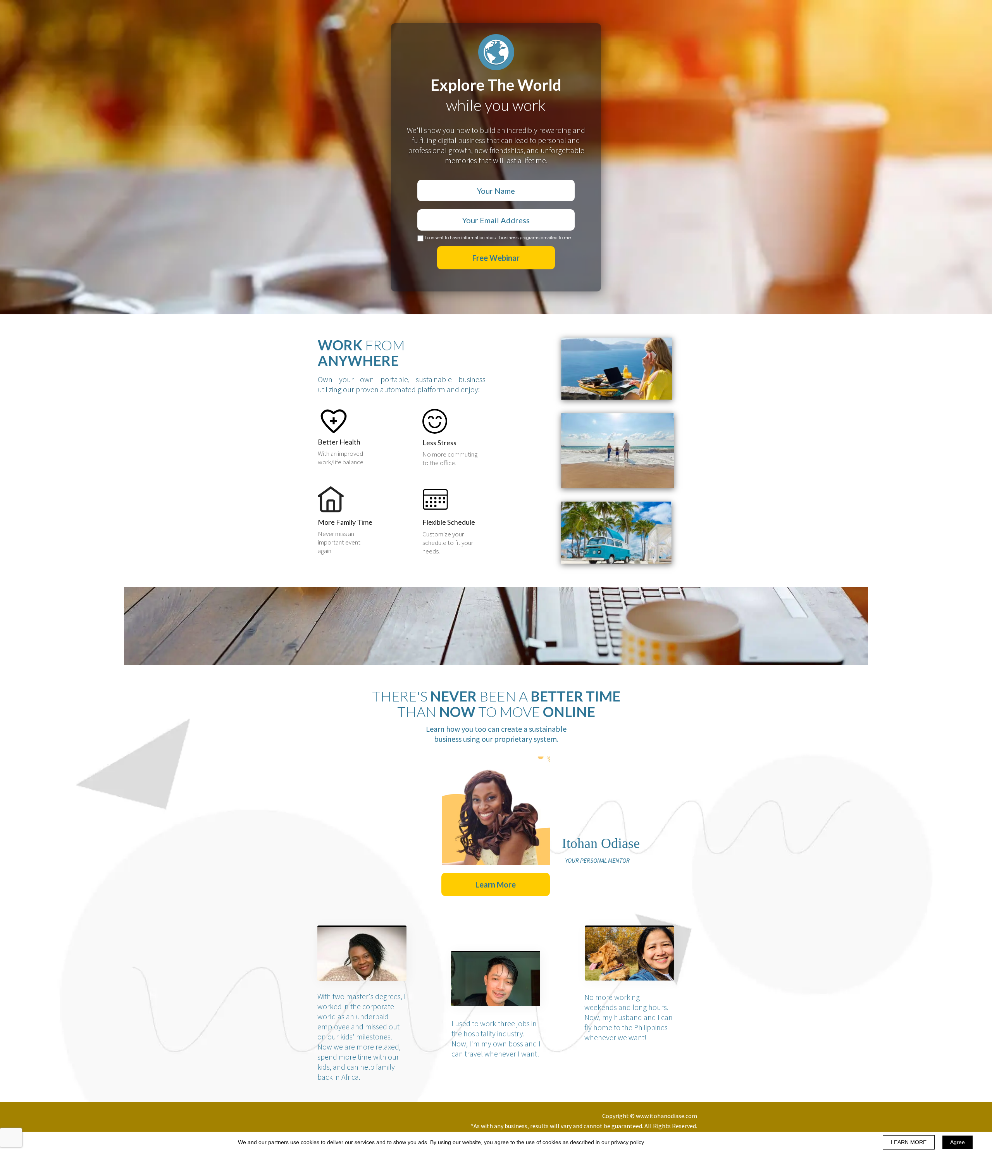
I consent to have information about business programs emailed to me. (498, 237)
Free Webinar (496, 257)
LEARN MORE (909, 1142)
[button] (495, 884)
